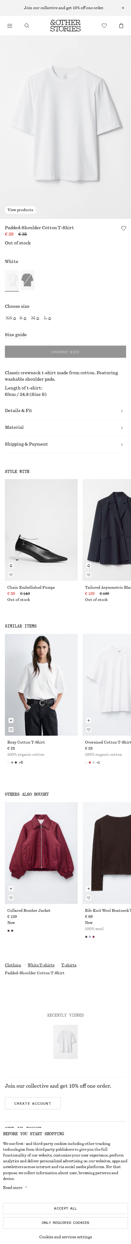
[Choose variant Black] (27, 280)
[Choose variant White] (12, 280)
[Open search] (26, 25)
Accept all (65, 1208)
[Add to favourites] (123, 228)
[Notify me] (11, 565)
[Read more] (65, 8)
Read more (12, 1187)
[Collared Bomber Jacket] (41, 853)
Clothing (13, 965)
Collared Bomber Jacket (29, 910)
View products (20, 210)
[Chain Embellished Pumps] (41, 530)
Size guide (16, 335)
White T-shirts (41, 965)
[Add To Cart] (11, 720)
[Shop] (9, 25)
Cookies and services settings (65, 1237)
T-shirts (68, 965)
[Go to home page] (65, 25)
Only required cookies (66, 1222)
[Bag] (121, 25)
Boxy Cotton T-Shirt (26, 742)
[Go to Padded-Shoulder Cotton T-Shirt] (65, 1042)
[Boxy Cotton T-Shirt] (41, 685)
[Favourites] (104, 25)
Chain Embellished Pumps (31, 587)
